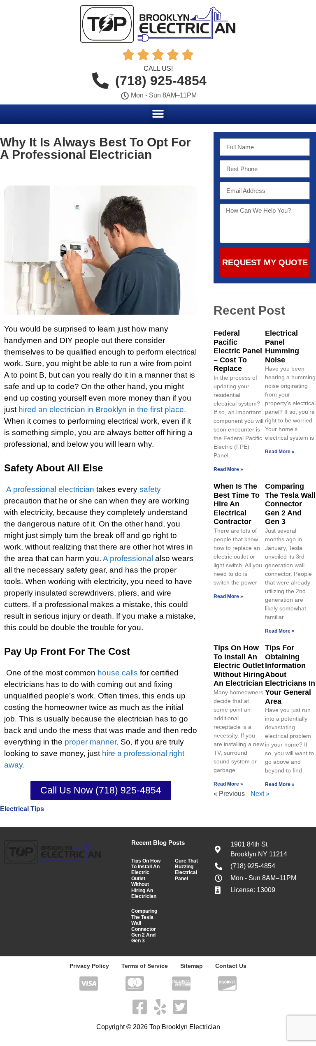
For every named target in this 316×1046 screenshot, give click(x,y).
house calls (118, 672)
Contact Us (230, 966)
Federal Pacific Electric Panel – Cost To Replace (238, 351)
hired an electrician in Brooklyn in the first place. (102, 409)
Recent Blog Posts (158, 842)
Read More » (228, 469)
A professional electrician (50, 489)
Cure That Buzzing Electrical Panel (186, 869)
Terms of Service (144, 966)
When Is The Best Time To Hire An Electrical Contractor (237, 504)
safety (150, 489)
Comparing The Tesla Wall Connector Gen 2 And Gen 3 (290, 504)
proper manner (90, 742)
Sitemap (191, 966)
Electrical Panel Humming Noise (282, 346)
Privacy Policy (89, 966)
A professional (128, 558)
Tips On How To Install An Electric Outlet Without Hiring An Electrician (239, 665)
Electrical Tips (22, 808)
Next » (260, 793)
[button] (158, 113)
